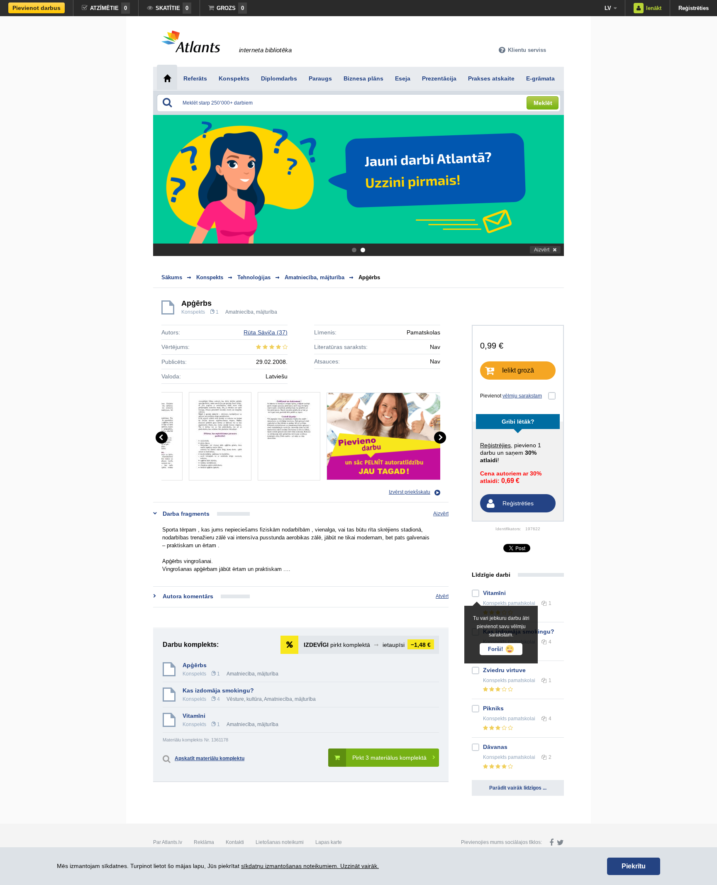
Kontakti (235, 842)
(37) (266, 332)
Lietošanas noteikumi (280, 842)
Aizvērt (541, 250)
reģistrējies (495, 445)
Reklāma (204, 842)
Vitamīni (194, 715)
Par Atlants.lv (167, 842)
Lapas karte (328, 842)
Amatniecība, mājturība (251, 312)
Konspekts (193, 312)
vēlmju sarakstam (522, 396)
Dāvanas (495, 747)
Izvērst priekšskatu (409, 492)
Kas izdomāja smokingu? (218, 690)
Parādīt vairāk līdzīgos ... (517, 788)
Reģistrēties (693, 8)
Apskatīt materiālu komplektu (209, 758)
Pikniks (493, 708)
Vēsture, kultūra (244, 699)
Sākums (171, 277)
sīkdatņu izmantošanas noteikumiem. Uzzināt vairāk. (310, 866)
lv (608, 8)
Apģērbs (369, 277)
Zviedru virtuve (504, 670)
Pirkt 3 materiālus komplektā (389, 757)
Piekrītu (634, 866)
